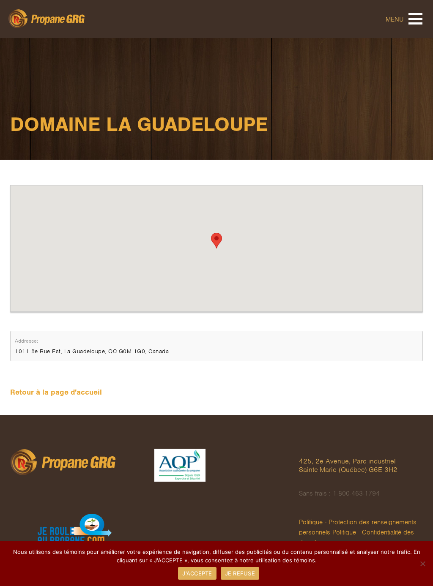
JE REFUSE (240, 573)
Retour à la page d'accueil (56, 392)
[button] (216, 240)
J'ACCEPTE (197, 573)
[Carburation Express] (86, 529)
